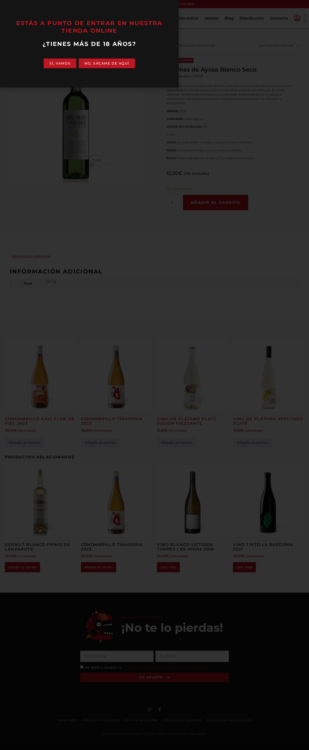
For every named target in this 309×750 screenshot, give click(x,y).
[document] (154, 375)
